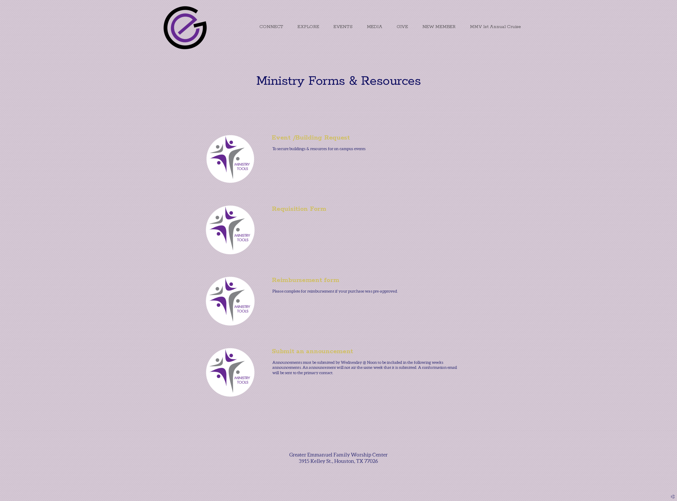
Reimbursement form (305, 280)
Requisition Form (299, 209)
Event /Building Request (311, 138)
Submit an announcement (312, 351)
